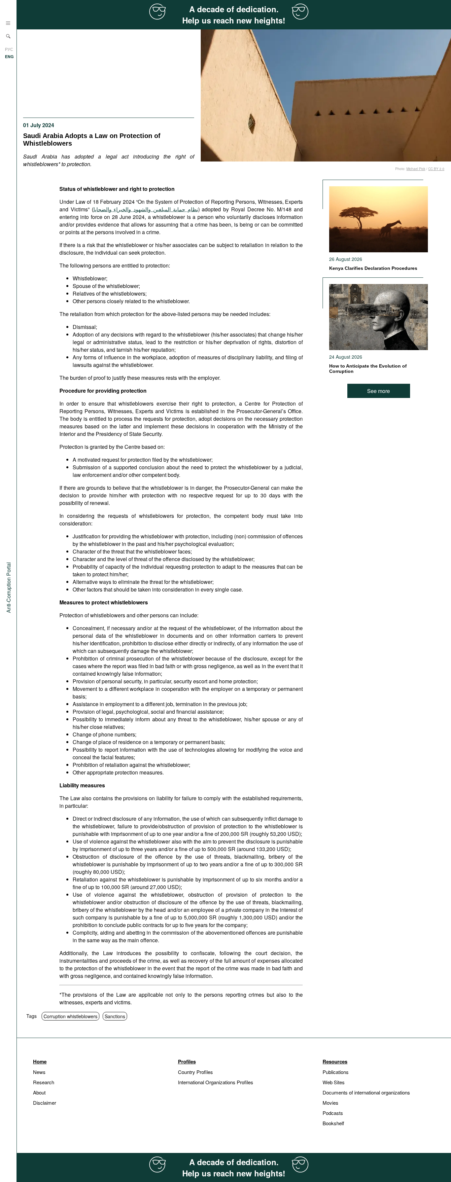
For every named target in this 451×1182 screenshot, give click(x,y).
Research (43, 1082)
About (39, 1092)
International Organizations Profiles (215, 1082)
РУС (9, 49)
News (39, 1071)
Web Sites (334, 1082)
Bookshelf (333, 1123)
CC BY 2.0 (436, 168)
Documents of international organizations (366, 1092)
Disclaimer (44, 1102)
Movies (330, 1102)
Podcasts (333, 1112)
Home (40, 1061)
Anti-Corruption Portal (8, 587)
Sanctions (115, 1016)
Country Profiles (195, 1071)
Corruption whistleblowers (70, 1016)
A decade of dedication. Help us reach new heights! (233, 14)
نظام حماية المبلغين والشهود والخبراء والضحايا (145, 209)
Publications (336, 1071)
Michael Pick (415, 168)
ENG (9, 56)
